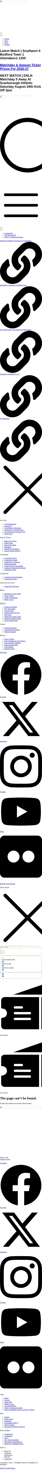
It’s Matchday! (5, 419)
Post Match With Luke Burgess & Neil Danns (15, 330)
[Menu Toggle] (1, 34)
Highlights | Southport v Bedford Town (13, 285)
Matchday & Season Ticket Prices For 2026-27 (20, 66)
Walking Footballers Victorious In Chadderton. (16, 241)
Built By (7, 1468)
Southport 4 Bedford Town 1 (10, 374)
